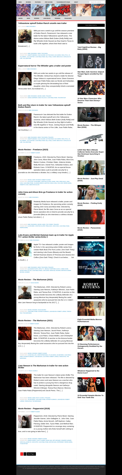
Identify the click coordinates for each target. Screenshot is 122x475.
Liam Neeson (53, 311)
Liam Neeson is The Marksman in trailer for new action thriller (43, 367)
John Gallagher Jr (25, 442)
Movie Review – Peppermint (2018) (34, 408)
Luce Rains (46, 356)
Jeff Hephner (57, 440)
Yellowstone (27, 58)
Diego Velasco (42, 97)
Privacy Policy (74, 468)
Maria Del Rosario (55, 270)
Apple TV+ (41, 269)
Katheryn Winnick (43, 311)
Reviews (38, 179)
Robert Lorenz (61, 311)
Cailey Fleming (40, 440)
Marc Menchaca (58, 56)
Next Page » (31, 454)
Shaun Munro (42, 309)
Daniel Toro (55, 181)
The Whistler (62, 97)
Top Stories (49, 224)
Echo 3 (58, 269)
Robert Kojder (46, 179)
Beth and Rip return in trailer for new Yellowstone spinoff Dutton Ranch (44, 106)
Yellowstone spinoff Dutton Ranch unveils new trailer (42, 23)
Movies (40, 96)
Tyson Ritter (24, 443)
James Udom (64, 269)
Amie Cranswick (32, 53)
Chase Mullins (32, 355)
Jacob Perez (60, 355)
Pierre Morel (68, 183)
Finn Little (65, 55)
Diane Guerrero (33, 97)
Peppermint (60, 442)
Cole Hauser (41, 55)
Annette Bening (32, 55)
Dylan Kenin (52, 355)
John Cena (56, 226)
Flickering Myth (61, 10)
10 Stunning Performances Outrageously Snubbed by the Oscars (90, 346)
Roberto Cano (24, 184)
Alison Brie (37, 181)
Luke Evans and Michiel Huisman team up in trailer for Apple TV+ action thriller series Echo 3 (46, 236)
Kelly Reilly (49, 56)
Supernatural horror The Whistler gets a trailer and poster (44, 66)
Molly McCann (58, 183)
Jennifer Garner (66, 440)
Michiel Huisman (25, 272)
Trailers (48, 96)
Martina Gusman (66, 270)
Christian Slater (46, 181)
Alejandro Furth (33, 269)
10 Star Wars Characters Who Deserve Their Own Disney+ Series (89, 101)
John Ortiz (35, 442)
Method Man (52, 442)
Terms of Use (65, 468)
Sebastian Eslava (34, 184)
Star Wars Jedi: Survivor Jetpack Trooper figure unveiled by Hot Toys (91, 74)
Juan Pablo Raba (40, 56)
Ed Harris (58, 55)
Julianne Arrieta (39, 183)
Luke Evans (46, 270)
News (39, 53)
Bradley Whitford (50, 269)
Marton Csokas (49, 183)
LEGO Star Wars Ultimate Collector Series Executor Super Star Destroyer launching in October (91, 153)
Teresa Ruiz (62, 356)
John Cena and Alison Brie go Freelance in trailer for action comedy (45, 193)
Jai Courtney (31, 56)
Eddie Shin (49, 440)
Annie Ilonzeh (32, 440)
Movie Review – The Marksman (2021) (35, 279)
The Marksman (27, 313)
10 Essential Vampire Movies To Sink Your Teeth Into (91, 396)
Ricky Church (40, 397)
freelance (62, 181)
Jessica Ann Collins (26, 270)
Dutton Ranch (50, 55)
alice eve (30, 181)
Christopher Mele (42, 355)
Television (44, 53)
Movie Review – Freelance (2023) (33, 149)
